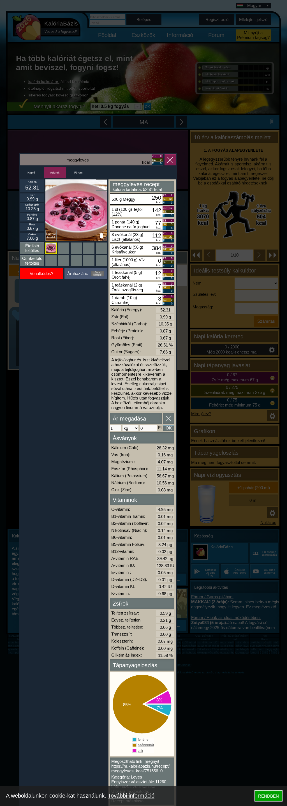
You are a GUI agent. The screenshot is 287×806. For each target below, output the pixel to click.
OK (169, 428)
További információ (131, 796)
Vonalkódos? (41, 273)
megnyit (152, 761)
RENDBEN (268, 796)
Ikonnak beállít (51, 235)
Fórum (78, 172)
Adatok (54, 172)
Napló (31, 172)
